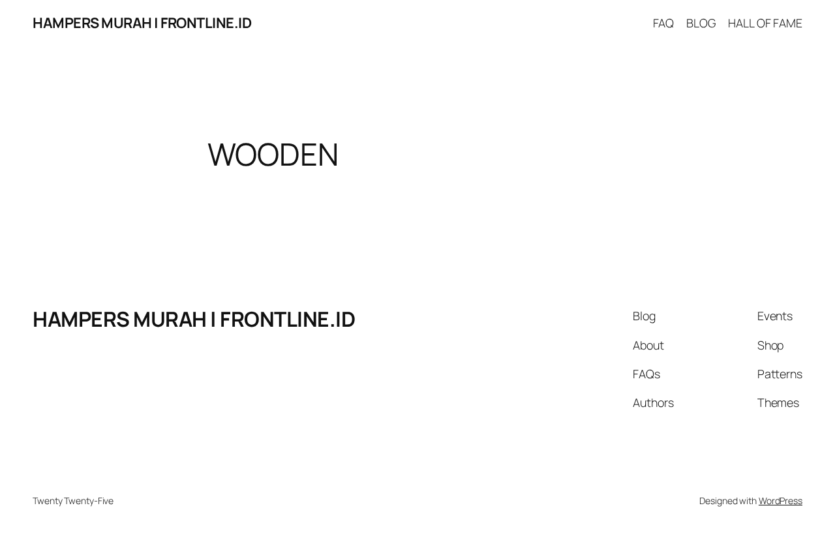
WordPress (780, 500)
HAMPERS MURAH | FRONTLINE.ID (142, 23)
